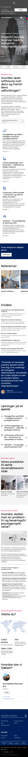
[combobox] (7, 9)
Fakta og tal (16, 66)
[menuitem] (7, 17)
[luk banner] (14, 3)
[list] (14, 282)
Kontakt (23, 66)
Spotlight (8, 66)
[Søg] (25, 715)
